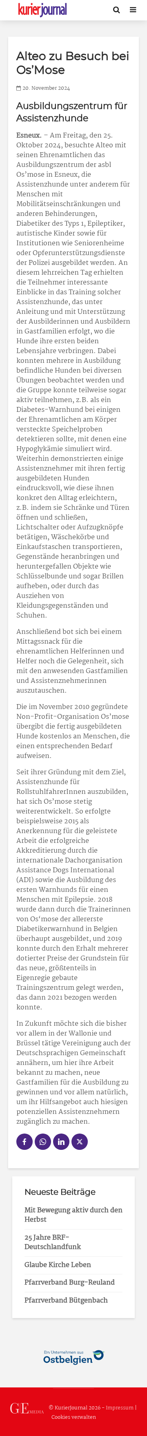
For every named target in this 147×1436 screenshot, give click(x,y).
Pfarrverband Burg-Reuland (69, 1282)
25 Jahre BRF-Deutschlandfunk (52, 1242)
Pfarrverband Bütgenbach (66, 1300)
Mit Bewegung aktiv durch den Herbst (73, 1215)
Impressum (120, 1408)
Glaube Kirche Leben (57, 1265)
